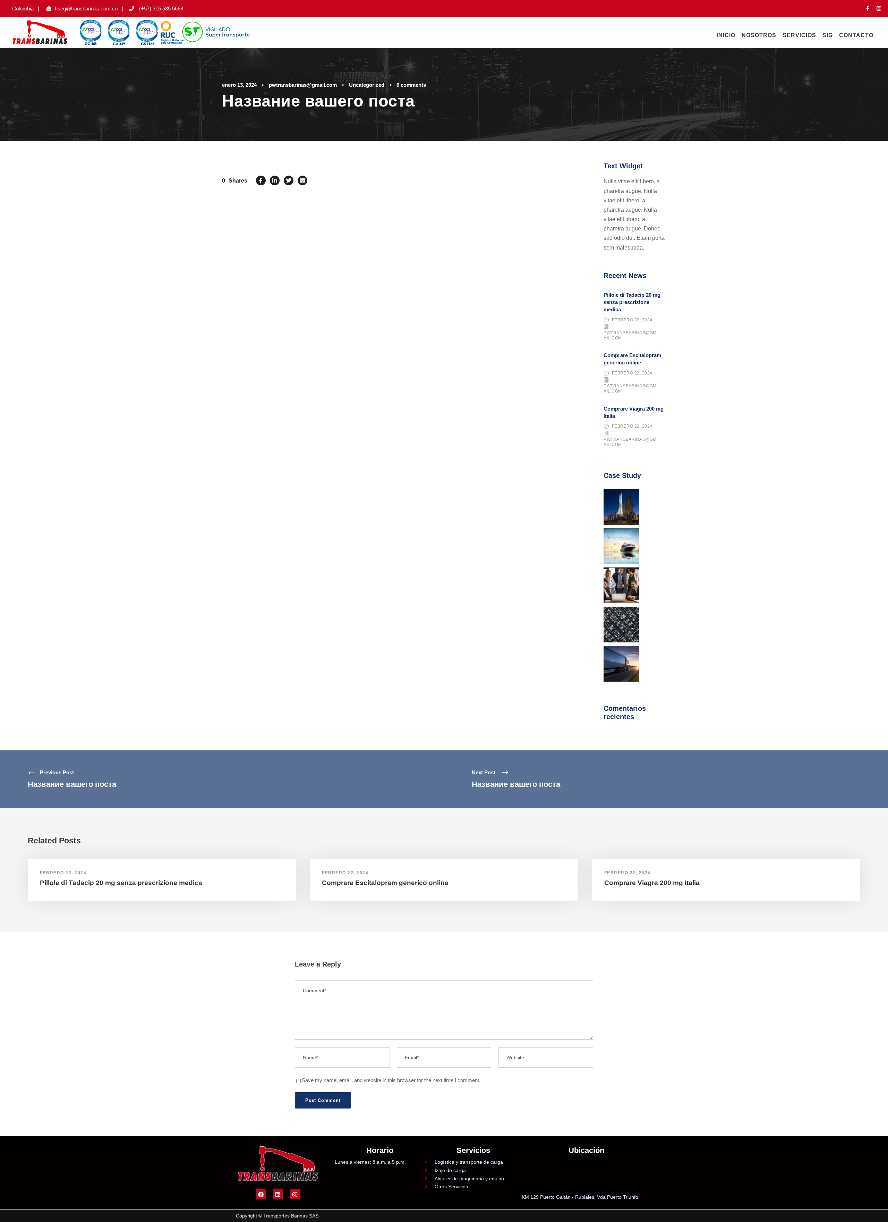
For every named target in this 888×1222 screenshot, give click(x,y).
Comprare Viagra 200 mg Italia (652, 882)
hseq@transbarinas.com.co (86, 8)
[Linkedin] (278, 1194)
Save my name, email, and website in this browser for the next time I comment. (391, 1080)
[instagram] (879, 8)
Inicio (726, 35)
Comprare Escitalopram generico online (385, 882)
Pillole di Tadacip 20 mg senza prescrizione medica (632, 302)
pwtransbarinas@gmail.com (303, 85)
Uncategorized (366, 85)
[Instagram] (295, 1194)
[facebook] (867, 8)
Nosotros (759, 35)
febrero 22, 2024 (632, 320)
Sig (827, 35)
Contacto (856, 35)
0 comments (411, 85)
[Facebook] (261, 1194)
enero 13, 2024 (239, 85)
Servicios (799, 35)
